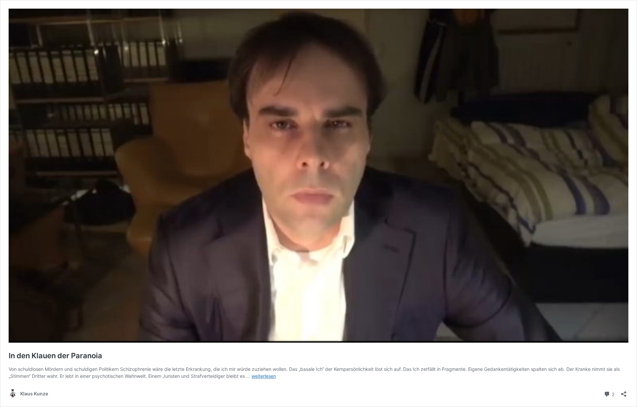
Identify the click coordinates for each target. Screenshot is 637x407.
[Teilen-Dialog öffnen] (623, 392)
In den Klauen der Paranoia (55, 355)
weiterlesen (263, 376)
